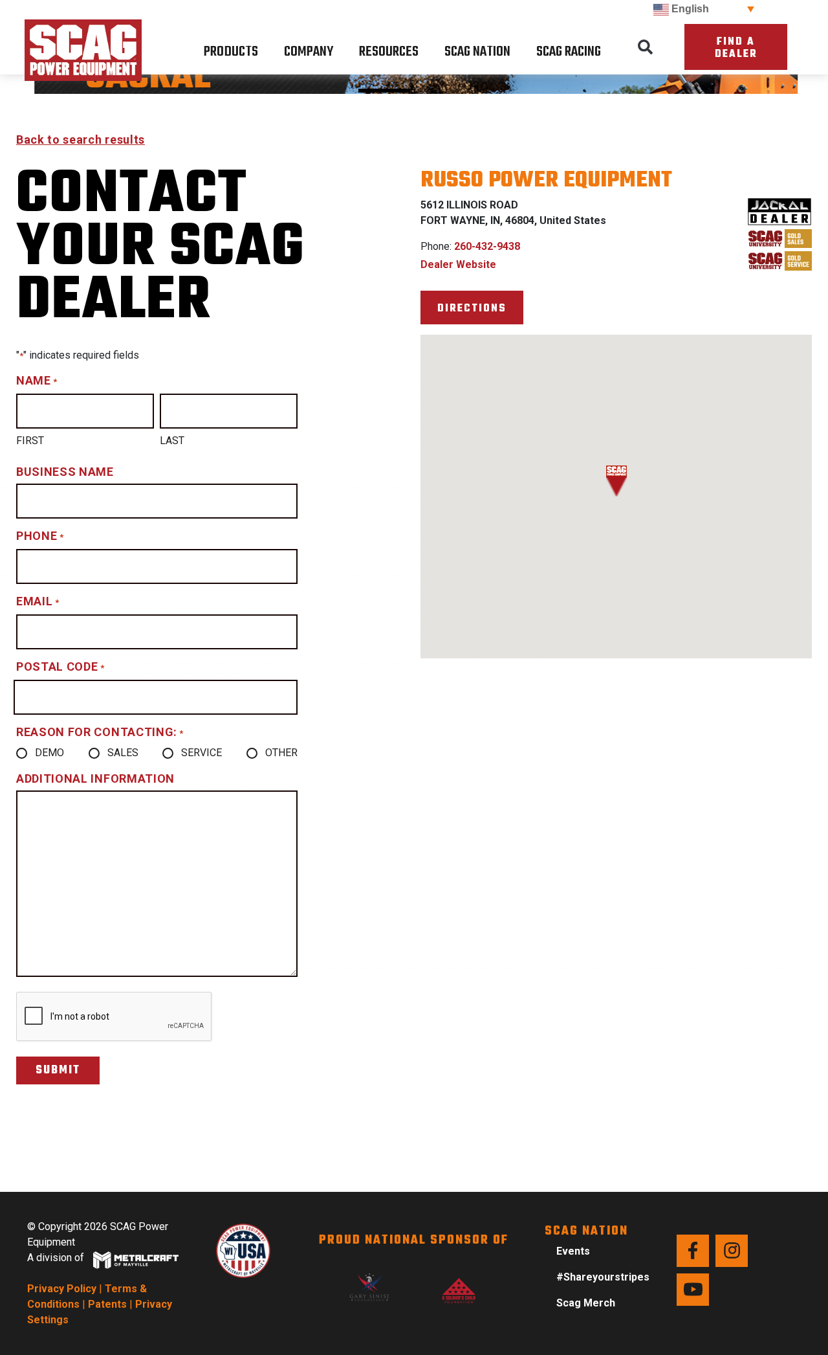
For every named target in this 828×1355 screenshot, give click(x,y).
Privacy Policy (61, 1288)
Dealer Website (458, 264)
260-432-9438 (487, 246)
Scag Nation (477, 51)
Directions (472, 308)
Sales (122, 752)
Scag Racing (568, 51)
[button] (645, 47)
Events (573, 1251)
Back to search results (80, 139)
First (30, 440)
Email (37, 601)
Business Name (65, 471)
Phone (39, 536)
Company (308, 51)
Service (201, 752)
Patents (107, 1304)
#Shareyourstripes (602, 1277)
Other (281, 752)
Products (231, 51)
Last (172, 440)
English (689, 8)
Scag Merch (585, 1303)
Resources (389, 51)
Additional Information (95, 778)
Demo (49, 752)
